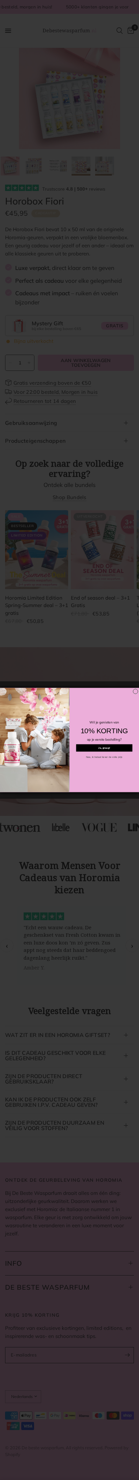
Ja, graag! (104, 747)
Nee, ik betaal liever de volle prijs (104, 757)
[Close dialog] (135, 691)
